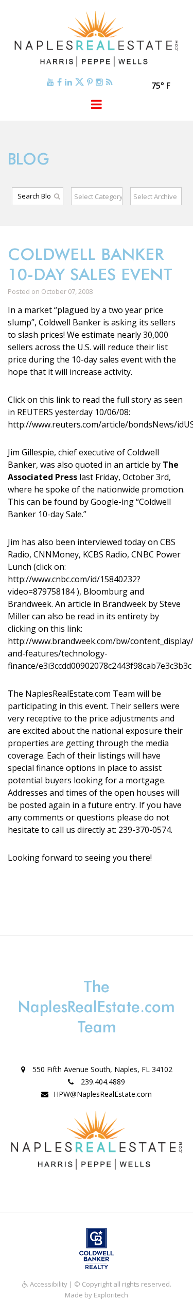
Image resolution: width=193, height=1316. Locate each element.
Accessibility (47, 1284)
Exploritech (111, 1294)
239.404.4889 (102, 1082)
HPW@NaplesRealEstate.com (103, 1094)
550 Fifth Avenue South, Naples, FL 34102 (101, 1069)
